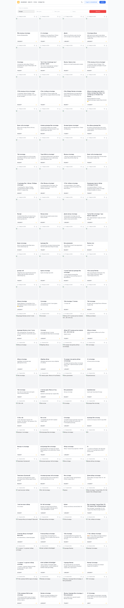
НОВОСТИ (30, 2)
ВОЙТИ (102, 2)
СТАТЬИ (35, 2)
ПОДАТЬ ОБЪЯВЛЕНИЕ (91, 2)
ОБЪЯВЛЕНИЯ (24, 2)
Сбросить (98, 11)
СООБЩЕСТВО (41, 2)
